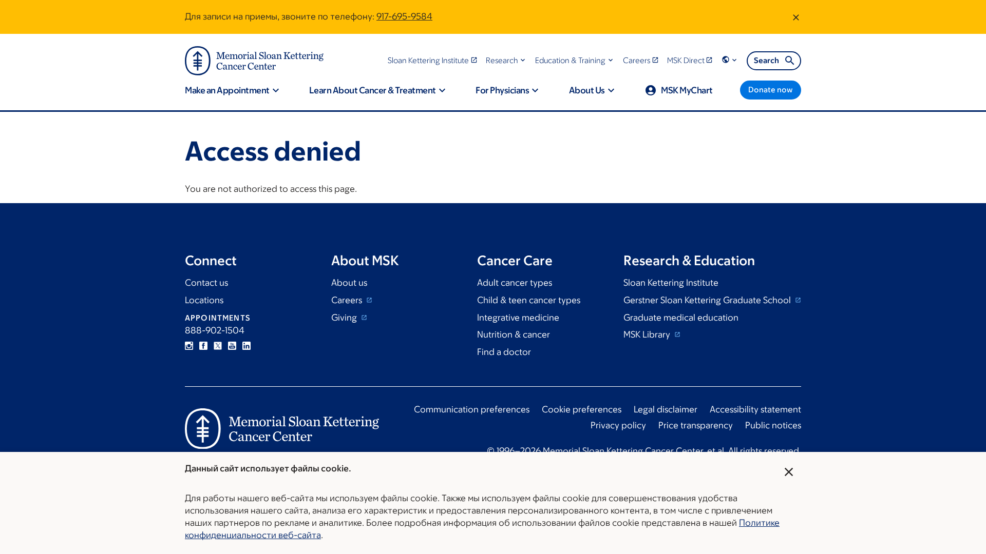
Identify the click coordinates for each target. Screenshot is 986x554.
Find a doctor (504, 352)
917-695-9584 (404, 16)
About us (349, 283)
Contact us (206, 283)
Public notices (773, 425)
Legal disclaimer (665, 409)
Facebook (203, 346)
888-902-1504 (214, 330)
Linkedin (246, 346)
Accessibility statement (755, 409)
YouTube (232, 346)
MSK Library (647, 334)
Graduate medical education (680, 317)
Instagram (189, 346)
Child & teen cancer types (528, 300)
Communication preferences (471, 409)
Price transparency (695, 425)
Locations (204, 300)
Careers (347, 300)
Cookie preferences (581, 409)
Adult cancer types (514, 283)
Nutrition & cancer (513, 334)
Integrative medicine (518, 317)
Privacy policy (618, 425)
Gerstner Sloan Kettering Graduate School (708, 300)
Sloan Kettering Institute (670, 283)
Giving (345, 317)
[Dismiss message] (796, 17)
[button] (506, 60)
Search (766, 60)
